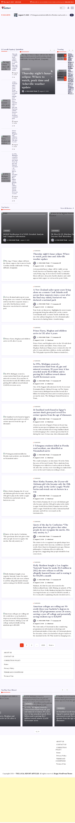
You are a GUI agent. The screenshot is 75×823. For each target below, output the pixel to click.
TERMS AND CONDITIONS (13, 672)
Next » (51, 645)
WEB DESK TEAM (31, 91)
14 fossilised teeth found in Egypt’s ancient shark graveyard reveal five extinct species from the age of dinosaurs (52, 412)
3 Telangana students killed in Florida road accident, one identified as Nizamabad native (51, 448)
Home (6, 664)
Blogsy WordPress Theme (63, 774)
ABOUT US (8, 653)
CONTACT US (9, 656)
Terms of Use (9, 676)
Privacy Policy (9, 668)
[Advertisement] (37, 32)
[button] (62, 7)
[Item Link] (6, 65)
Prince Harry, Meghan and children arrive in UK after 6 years (14, 136)
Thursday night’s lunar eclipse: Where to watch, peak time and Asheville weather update (15, 62)
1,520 (43, 645)
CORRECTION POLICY (12, 660)
